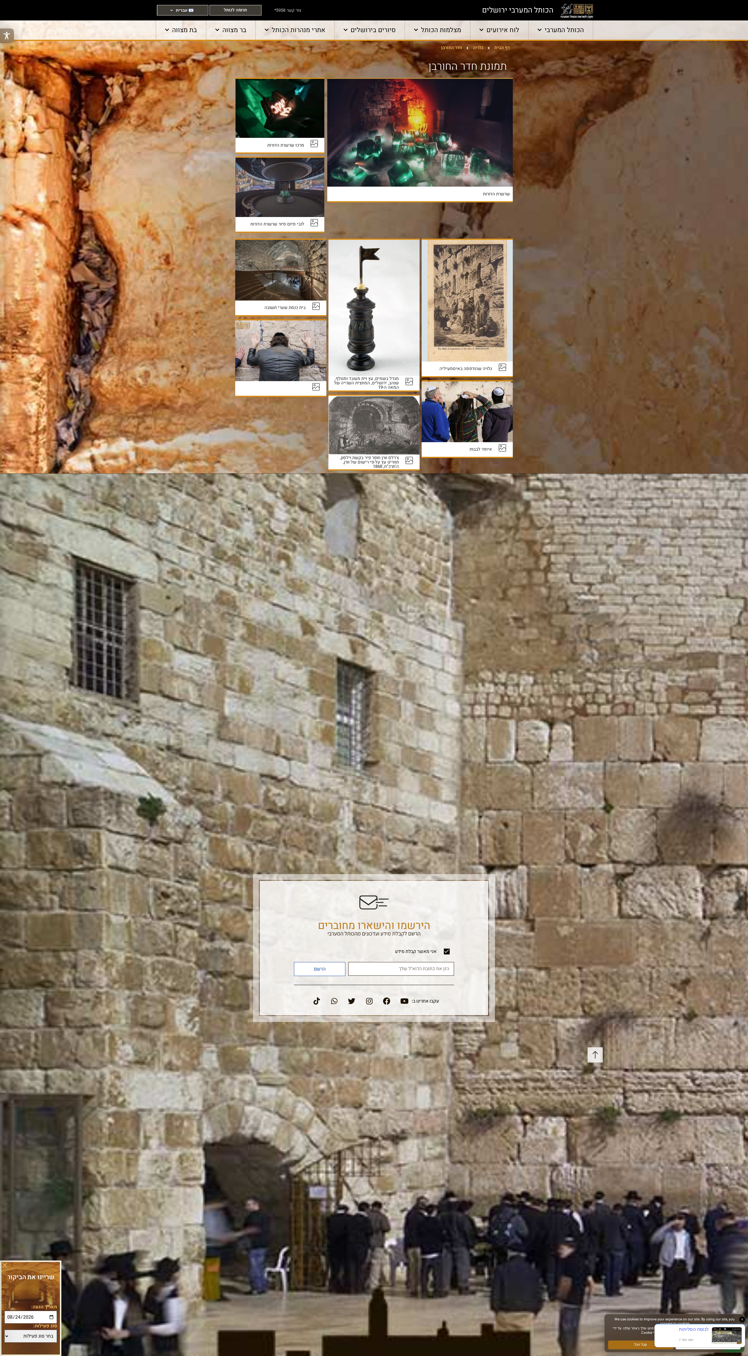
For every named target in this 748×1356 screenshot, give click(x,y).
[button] (4, 1265)
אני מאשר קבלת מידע (416, 951)
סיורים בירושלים (373, 30)
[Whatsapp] (334, 1001)
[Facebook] (387, 1001)
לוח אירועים (502, 30)
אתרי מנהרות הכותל (298, 30)
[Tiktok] (316, 1001)
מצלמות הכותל (441, 30)
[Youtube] (404, 1001)
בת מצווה (184, 30)
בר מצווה (234, 30)
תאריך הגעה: (44, 1307)
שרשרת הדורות (496, 194)
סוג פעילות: (45, 1326)
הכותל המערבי (564, 30)
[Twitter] (351, 1001)
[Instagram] (369, 1001)
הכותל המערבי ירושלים (517, 10)
